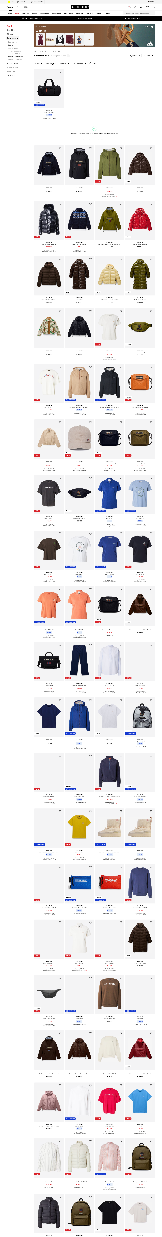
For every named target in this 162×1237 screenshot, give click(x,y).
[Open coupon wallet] (129, 7)
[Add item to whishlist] (60, 71)
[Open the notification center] (141, 7)
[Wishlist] (147, 7)
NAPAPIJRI (56, 52)
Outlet (12, 1)
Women (10, 7)
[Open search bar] (124, 13)
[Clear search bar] (153, 13)
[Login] (135, 7)
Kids (26, 7)
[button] (135, 55)
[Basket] (153, 7)
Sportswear (46, 52)
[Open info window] (36, 26)
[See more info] (49, 120)
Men (18, 7)
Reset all (95, 63)
